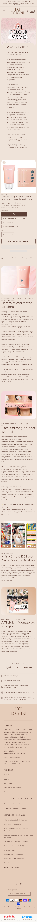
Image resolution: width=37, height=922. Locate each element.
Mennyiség (5, 231)
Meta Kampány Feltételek (13, 854)
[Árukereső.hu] (27, 916)
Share (6, 258)
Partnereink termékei (12, 804)
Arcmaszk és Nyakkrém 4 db (14, 214)
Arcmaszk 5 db (9, 222)
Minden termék (9, 792)
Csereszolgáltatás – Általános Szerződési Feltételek (18, 836)
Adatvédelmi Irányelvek (12, 824)
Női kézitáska (9, 775)
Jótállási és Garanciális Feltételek (16, 842)
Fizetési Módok (9, 850)
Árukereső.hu (27, 919)
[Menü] (4, 11)
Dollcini (9, 907)
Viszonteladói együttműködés (15, 808)
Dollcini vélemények (11, 867)
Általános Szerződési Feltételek (15, 820)
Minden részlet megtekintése (22, 258)
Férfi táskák (8, 783)
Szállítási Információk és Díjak (15, 846)
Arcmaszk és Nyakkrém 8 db (14, 218)
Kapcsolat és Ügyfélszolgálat (14, 858)
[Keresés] (27, 11)
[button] (18, 247)
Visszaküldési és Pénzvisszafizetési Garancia (16, 830)
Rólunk (6, 863)
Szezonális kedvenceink (12, 788)
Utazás (6, 779)
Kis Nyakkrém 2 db (10, 226)
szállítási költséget (20, 205)
